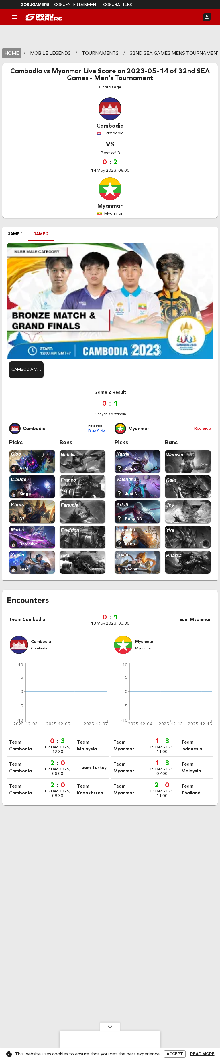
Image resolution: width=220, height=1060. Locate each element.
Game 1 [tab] (15, 233)
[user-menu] (207, 17)
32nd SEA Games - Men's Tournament (138, 74)
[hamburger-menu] (15, 17)
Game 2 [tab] (41, 233)
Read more (202, 1054)
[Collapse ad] (110, 1026)
